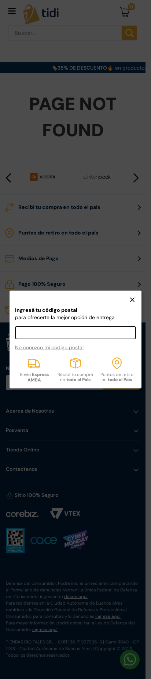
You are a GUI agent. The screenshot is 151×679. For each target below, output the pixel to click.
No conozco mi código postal (49, 347)
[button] (132, 300)
